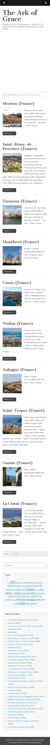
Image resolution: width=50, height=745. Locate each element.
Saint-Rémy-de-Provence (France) (20, 146)
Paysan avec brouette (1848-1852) (22, 657)
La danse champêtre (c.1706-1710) (22, 703)
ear (41, 583)
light (33, 593)
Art (12, 582)
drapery (32, 582)
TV (14, 603)
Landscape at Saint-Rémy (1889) (21, 660)
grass (37, 590)
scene (8, 599)
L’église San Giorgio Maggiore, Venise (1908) (26, 696)
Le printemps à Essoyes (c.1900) (21, 669)
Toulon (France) (18, 323)
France (30, 589)
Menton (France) (19, 103)
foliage (19, 590)
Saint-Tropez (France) (24, 410)
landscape (26, 593)
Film (40, 586)
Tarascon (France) (20, 201)
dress (38, 583)
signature (31, 599)
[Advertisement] (25, 64)
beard (18, 583)
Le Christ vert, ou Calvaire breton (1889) (24, 641)
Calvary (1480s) (14, 623)
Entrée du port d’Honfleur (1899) (21, 687)
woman (33, 603)
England (11, 586)
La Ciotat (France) (20, 503)
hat (13, 593)
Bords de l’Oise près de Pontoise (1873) (24, 699)
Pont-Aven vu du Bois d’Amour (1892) (23, 672)
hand (8, 592)
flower (14, 590)
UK (17, 603)
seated (14, 600)
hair (42, 589)
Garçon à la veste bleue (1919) (20, 644)
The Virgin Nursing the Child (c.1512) (23, 620)
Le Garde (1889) (14, 690)
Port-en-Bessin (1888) (17, 718)
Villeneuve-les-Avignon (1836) (20, 663)
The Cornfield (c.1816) (17, 678)
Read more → (9, 133)
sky (39, 599)
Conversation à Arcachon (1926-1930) (23, 638)
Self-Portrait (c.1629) (16, 654)
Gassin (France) (18, 463)
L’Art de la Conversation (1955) (20, 635)
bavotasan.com (36, 742)
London (39, 593)
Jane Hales (12, 632)
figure (35, 586)
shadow (20, 599)
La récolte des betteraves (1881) (21, 727)
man (43, 593)
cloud (26, 582)
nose (24, 596)
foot (23, 590)
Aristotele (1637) (14, 648)
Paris (29, 596)
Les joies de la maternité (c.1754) (21, 705)
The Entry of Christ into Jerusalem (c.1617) (25, 709)
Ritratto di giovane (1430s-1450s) (21, 712)
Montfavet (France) (21, 242)
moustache (12, 596)
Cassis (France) (17, 282)
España (18, 586)
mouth (19, 596)
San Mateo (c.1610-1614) (18, 650)
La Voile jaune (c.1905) (17, 693)
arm (8, 582)
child (21, 582)
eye (23, 586)
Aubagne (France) (20, 369)
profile (40, 596)
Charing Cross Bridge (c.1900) (20, 675)
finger (9, 589)
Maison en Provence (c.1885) (20, 666)
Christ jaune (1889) (15, 715)
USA (22, 603)
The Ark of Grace (20, 16)
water (28, 604)
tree (42, 599)
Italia (18, 592)
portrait (34, 596)
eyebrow (28, 586)
